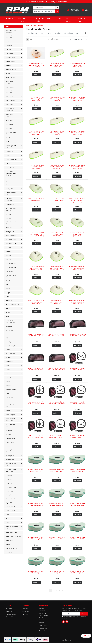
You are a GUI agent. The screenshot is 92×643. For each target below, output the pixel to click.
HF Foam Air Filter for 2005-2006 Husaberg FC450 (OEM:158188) (57, 132)
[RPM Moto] (17, 10)
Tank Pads (9, 483)
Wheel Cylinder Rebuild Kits (13, 536)
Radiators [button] (8, 381)
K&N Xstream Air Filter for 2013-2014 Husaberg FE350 (36, 402)
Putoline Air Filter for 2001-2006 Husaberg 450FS (57, 538)
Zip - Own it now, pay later (44, 619)
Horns (7, 316)
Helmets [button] (8, 308)
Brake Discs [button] (9, 97)
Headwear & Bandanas (12, 304)
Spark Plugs (9, 430)
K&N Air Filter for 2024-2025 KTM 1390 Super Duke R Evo (56, 369)
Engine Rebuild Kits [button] (11, 243)
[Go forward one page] (62, 590)
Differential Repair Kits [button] (11, 223)
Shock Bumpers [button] (10, 414)
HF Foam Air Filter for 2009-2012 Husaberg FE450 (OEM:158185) (57, 200)
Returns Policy (43, 628)
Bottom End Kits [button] (10, 77)
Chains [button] (8, 155)
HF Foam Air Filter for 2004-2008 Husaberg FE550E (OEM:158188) (36, 132)
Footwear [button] (8, 259)
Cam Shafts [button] (9, 128)
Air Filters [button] (8, 42)
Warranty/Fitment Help (43, 19)
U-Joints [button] (8, 518)
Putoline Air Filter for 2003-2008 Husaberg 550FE (77, 572)
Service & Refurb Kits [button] (10, 406)
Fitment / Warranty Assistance (11, 618)
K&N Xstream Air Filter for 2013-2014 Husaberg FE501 (77, 402)
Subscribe (84, 614)
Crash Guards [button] (10, 204)
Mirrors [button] (8, 350)
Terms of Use (43, 631)
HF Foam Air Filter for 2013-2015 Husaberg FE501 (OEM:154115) (77, 302)
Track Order (9, 611)
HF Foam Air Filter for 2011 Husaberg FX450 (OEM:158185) (77, 234)
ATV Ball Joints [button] (10, 53)
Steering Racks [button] (10, 456)
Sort (70, 39)
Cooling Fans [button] (9, 189)
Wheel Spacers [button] (10, 540)
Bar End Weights (10, 61)
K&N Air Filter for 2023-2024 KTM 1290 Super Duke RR (77, 335)
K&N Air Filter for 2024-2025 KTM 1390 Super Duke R (36, 369)
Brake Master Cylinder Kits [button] (10, 109)
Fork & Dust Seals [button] (11, 267)
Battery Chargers (11, 69)
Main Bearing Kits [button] (11, 346)
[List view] (31, 39)
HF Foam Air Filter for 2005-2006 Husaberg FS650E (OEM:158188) (36, 166)
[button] (73, 9)
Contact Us (81, 19)
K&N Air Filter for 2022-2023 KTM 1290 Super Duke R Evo (56, 335)
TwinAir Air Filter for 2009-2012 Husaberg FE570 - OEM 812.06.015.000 (36, 65)
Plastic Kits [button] (9, 377)
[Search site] (57, 7)
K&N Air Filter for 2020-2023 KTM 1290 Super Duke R (36, 335)
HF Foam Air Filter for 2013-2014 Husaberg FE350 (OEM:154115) (36, 302)
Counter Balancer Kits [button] (11, 193)
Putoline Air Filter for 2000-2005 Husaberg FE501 (57, 470)
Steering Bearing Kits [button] (10, 451)
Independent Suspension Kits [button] (10, 321)
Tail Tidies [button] (9, 475)
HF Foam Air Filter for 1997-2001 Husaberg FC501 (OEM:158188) (57, 65)
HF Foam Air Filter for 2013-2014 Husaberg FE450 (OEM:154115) (57, 302)
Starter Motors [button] (10, 442)
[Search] (85, 33)
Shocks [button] (8, 411)
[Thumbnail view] (27, 39)
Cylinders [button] (8, 218)
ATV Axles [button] (9, 50)
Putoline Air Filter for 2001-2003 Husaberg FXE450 (57, 504)
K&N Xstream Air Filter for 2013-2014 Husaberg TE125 (36, 436)
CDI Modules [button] (9, 142)
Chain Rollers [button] (9, 151)
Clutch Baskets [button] (10, 167)
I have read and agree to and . (74, 617)
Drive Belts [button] (9, 228)
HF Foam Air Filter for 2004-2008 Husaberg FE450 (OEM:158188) (77, 99)
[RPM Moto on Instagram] (66, 621)
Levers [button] (8, 334)
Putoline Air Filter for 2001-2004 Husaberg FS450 (36, 538)
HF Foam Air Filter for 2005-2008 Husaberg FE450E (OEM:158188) (57, 166)
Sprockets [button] (9, 434)
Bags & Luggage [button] (10, 57)
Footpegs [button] (8, 255)
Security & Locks (10, 397)
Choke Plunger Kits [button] (11, 159)
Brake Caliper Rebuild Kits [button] (9, 92)
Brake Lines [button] (9, 104)
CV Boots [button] (8, 214)
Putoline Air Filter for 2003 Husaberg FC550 (56, 572)
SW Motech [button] (9, 552)
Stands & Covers (10, 438)
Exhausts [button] (8, 247)
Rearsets (8, 385)
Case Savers (9, 138)
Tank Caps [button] (9, 479)
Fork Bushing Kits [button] (11, 263)
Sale (59, 18)
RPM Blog (25, 614)
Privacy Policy (43, 625)
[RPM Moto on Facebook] (63, 621)
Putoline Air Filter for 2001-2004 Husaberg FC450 (77, 504)
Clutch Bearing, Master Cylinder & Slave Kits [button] (11, 173)
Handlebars (9, 300)
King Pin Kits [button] (9, 330)
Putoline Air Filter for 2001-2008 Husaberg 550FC (77, 538)
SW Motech (69, 19)
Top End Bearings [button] (11, 503)
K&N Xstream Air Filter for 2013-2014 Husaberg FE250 (77, 369)
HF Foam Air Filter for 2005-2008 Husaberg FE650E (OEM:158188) (77, 166)
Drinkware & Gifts (11, 235)
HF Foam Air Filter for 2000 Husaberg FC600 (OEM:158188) (77, 65)
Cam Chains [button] (9, 124)
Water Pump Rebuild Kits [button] (12, 527)
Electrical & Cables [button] (11, 239)
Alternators (9, 46)
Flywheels (8, 251)
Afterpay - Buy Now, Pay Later (43, 614)
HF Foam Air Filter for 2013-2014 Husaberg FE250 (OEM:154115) (77, 268)
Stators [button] (8, 446)
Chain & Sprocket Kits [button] (11, 146)
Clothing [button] (8, 163)
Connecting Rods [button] (11, 185)
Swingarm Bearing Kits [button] (11, 464)
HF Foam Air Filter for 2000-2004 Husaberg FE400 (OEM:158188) (36, 99)
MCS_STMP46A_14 (11, 548)
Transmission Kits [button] (11, 507)
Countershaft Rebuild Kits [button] (9, 199)
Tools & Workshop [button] (11, 499)
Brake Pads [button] (9, 120)
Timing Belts (9, 495)
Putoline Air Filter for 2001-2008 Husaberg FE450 (36, 572)
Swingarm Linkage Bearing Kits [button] (11, 470)
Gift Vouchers (10, 285)
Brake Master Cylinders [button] (10, 115)
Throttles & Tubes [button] (11, 487)
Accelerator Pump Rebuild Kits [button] (11, 31)
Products (9, 18)
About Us (25, 608)
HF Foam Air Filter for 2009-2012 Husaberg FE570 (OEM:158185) (77, 200)
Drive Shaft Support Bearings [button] (11, 209)
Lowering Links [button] (10, 342)
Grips (7, 296)
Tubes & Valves (10, 511)
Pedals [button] (8, 365)
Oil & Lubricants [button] (10, 353)
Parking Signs (9, 361)
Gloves (8, 289)
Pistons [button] (8, 369)
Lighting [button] (8, 338)
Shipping (41, 622)
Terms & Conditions (42, 609)
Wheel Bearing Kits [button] (11, 532)
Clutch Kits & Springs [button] (9, 180)
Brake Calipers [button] (10, 87)
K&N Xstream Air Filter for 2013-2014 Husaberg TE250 (57, 436)
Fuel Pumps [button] (9, 271)
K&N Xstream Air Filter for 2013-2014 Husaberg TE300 (77, 436)
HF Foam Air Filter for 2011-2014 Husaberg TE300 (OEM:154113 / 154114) (57, 268)
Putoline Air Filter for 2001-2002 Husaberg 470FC (77, 470)
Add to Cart (36, 74)
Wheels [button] (8, 544)
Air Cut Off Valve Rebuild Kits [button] (10, 37)
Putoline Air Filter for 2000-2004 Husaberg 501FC (36, 470)
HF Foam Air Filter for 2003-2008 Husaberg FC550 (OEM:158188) (57, 99)
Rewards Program (22, 19)
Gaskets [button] (8, 281)
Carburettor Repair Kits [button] (11, 133)
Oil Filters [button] (8, 357)
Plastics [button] (8, 373)
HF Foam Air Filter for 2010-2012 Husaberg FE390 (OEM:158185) (57, 234)
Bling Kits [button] (8, 73)
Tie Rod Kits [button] (9, 491)
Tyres (7, 514)
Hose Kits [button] (8, 312)
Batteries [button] (8, 65)
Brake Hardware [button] (10, 101)
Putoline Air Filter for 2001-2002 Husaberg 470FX (36, 504)
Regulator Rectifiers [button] (11, 389)
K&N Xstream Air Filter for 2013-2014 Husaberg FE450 (57, 402)
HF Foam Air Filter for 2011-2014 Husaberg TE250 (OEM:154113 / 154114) (36, 268)
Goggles (8, 293)
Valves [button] (7, 522)
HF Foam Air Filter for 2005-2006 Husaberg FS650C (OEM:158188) (77, 132)
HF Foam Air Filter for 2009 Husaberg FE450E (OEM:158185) (36, 200)
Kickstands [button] (9, 326)
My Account (9, 608)
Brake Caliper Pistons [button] (9, 82)
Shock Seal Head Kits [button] (10, 425)
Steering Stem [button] (10, 460)
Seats (7, 393)
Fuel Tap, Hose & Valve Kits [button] (11, 276)
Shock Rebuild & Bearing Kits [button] (10, 419)
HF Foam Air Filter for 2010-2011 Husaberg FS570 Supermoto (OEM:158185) (36, 234)
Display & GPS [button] (10, 232)
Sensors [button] (8, 401)
